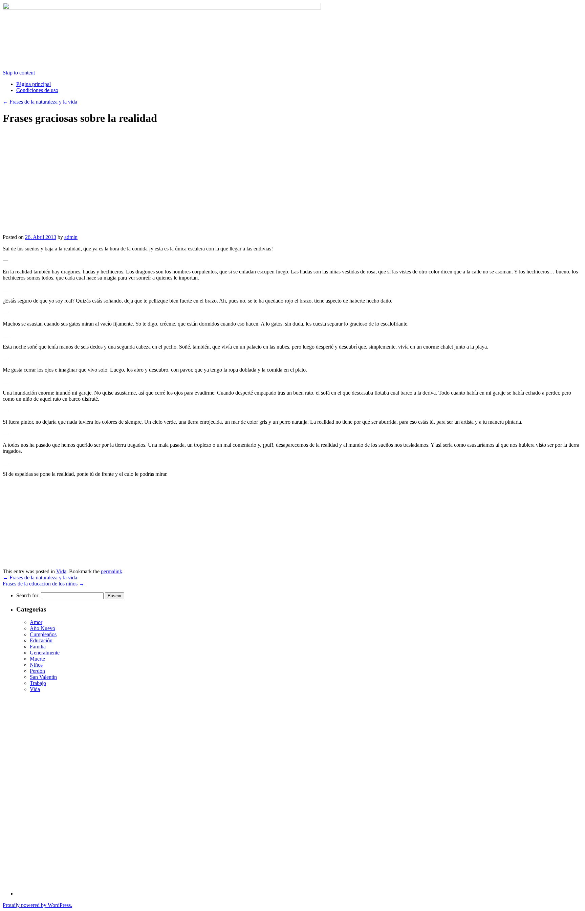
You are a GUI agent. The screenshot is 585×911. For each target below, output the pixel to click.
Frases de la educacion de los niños (43, 583)
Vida (61, 571)
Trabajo (38, 683)
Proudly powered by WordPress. (37, 905)
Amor (36, 622)
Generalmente (45, 653)
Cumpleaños (43, 634)
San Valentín (43, 677)
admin (71, 237)
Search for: (28, 595)
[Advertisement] (59, 185)
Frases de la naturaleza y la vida (40, 102)
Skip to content (19, 72)
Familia (38, 646)
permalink (111, 571)
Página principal (33, 84)
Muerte (37, 659)
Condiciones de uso (37, 90)
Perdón (37, 671)
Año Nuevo (42, 628)
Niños (36, 665)
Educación (41, 640)
